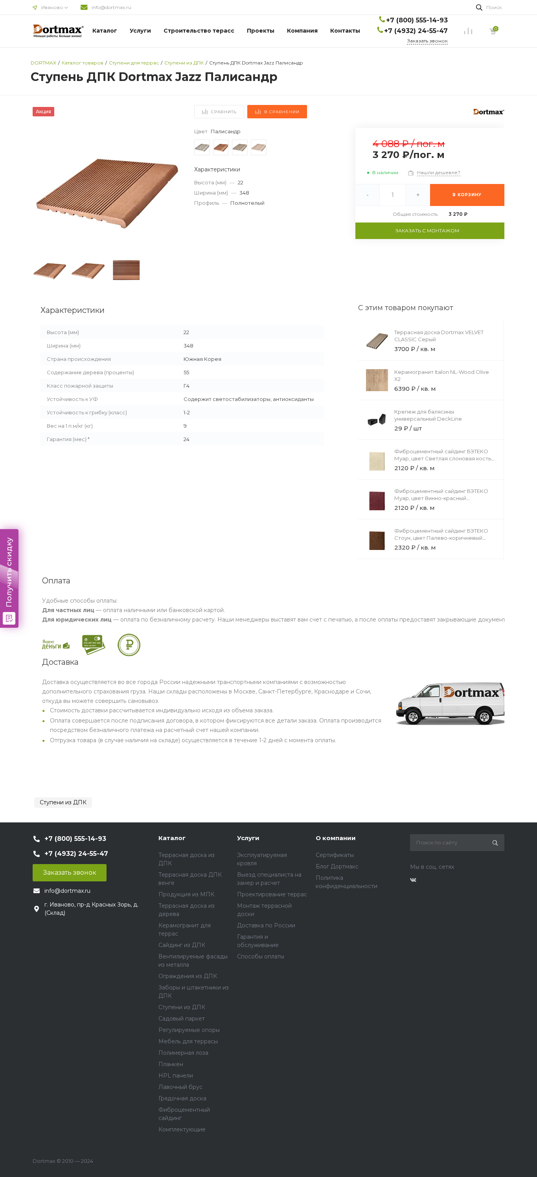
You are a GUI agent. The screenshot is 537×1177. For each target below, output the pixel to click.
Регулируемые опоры (189, 1030)
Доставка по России (266, 925)
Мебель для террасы (188, 1041)
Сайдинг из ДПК (181, 945)
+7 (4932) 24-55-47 (416, 31)
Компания (302, 30)
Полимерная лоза (183, 1052)
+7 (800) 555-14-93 (417, 20)
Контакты (345, 30)
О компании (336, 838)
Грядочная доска (182, 1098)
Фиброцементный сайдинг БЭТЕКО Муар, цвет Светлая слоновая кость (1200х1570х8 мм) (442, 458)
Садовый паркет (181, 1018)
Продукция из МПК (186, 894)
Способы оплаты (260, 956)
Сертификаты (335, 855)
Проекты (260, 30)
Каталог (104, 30)
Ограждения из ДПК (187, 976)
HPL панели (175, 1075)
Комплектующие (182, 1129)
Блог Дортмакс (337, 866)
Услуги (140, 30)
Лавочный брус (180, 1087)
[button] (172, 190)
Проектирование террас (272, 894)
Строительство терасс (199, 30)
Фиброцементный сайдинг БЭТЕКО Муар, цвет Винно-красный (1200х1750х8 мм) (441, 498)
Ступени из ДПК (63, 802)
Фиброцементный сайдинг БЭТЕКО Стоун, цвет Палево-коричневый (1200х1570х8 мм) (441, 538)
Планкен (170, 1064)
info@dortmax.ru (111, 7)
